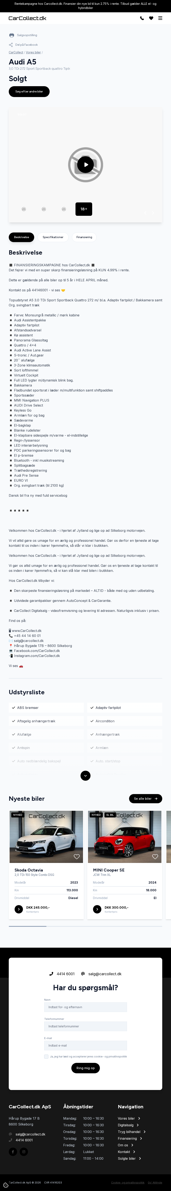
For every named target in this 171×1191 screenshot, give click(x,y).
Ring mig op (86, 1068)
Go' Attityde (155, 1182)
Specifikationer (53, 237)
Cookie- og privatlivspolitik (128, 1182)
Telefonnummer (54, 1018)
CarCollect (16, 52)
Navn (47, 999)
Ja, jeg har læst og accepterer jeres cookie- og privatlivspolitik (88, 1056)
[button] (145, 213)
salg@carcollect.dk (104, 974)
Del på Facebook (26, 45)
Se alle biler (143, 798)
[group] (85, 164)
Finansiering (84, 237)
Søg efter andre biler (29, 91)
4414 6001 (65, 974)
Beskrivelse (21, 237)
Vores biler (33, 52)
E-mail (48, 1038)
